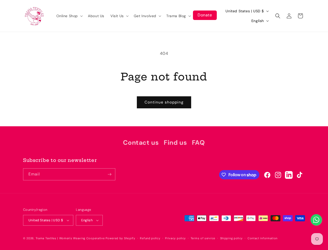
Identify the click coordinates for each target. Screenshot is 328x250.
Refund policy (150, 238)
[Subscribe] (109, 174)
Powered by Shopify (120, 238)
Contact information (263, 238)
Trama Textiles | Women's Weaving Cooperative (70, 238)
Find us (175, 142)
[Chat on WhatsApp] (316, 219)
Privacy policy (175, 238)
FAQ (198, 142)
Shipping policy (231, 238)
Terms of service (203, 238)
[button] (69, 16)
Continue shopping (164, 102)
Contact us (141, 142)
